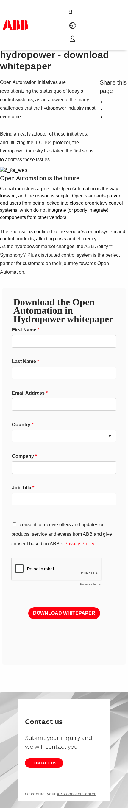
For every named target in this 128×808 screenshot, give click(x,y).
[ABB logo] (15, 25)
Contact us (44, 763)
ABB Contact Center (76, 793)
